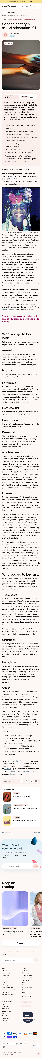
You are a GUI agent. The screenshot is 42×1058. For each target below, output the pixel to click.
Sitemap (4, 1020)
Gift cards (5, 978)
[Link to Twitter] (25, 1043)
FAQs (3, 1013)
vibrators (7, 769)
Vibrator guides (6, 985)
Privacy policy (6, 1018)
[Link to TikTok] (4, 1043)
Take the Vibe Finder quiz (29, 997)
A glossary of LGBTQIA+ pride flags (25, 821)
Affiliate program (27, 987)
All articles (21, 943)
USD (25, 6)
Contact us (5, 1006)
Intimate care (6, 973)
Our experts (25, 973)
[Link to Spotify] (4, 1047)
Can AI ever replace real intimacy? (12, 932)
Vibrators (5, 970)
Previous (8, 832)
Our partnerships (27, 975)
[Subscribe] (36, 866)
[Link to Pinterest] (17, 1043)
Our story (24, 970)
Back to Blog (11, 12)
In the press (25, 980)
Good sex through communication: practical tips (25, 810)
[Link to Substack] (12, 1043)
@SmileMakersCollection (17, 761)
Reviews (24, 982)
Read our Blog (6, 992)
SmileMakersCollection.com (21, 771)
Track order (5, 1008)
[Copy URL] (21, 781)
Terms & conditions (7, 1016)
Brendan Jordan (8, 310)
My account (5, 1004)
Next (35, 832)
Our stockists (26, 985)
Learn (3, 982)
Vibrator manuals (27, 978)
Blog (9, 19)
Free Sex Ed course (7, 994)
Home (4, 19)
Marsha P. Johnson (15, 179)
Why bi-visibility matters (21, 796)
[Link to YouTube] (21, 1043)
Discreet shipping (7, 1011)
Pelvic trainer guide (7, 987)
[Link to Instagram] (8, 1043)
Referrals (24, 989)
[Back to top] (38, 1053)
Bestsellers (5, 975)
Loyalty (24, 992)
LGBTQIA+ (25, 97)
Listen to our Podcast (8, 989)
